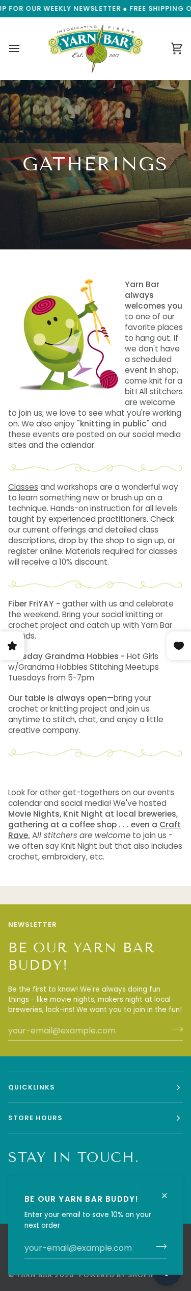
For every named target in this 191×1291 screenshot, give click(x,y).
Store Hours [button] (35, 1118)
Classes (23, 487)
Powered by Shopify (119, 1275)
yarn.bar (34, 1275)
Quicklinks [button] (31, 1087)
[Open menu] (23, 48)
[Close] (169, 1191)
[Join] (158, 1246)
